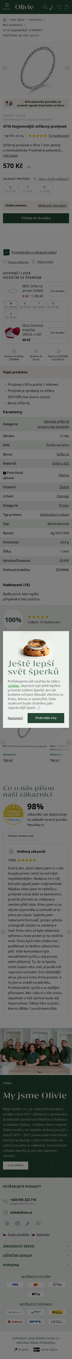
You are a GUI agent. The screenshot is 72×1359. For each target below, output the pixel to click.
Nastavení (15, 718)
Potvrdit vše (46, 718)
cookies (13, 685)
